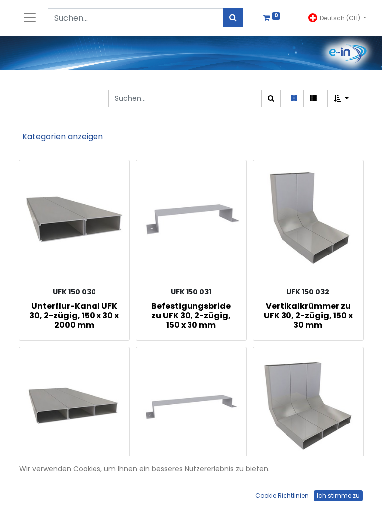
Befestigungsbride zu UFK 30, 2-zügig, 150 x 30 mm (191, 315)
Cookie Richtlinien (282, 495)
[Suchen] (233, 17)
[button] (341, 98)
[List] (313, 98)
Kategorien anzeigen (62, 136)
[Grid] (294, 98)
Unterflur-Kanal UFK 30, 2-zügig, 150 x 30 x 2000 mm (74, 315)
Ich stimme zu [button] (338, 495)
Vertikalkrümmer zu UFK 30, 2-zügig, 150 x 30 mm (308, 315)
